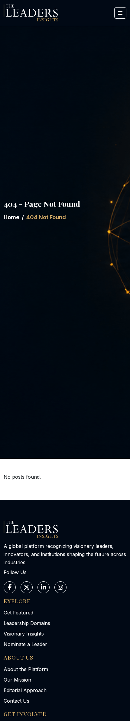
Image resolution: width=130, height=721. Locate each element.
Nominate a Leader (25, 644)
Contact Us (16, 701)
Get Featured (18, 613)
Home (11, 217)
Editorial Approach (25, 690)
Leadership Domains (27, 623)
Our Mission (17, 680)
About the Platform (26, 669)
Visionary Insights (24, 634)
